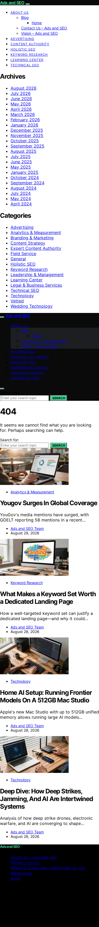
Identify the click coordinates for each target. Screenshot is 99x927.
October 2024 (25, 177)
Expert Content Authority (36, 248)
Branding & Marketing (32, 237)
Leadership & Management (37, 274)
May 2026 (21, 104)
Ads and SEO (12, 2)
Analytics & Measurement (36, 232)
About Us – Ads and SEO (34, 857)
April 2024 (21, 203)
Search (58, 398)
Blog (25, 17)
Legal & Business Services (36, 285)
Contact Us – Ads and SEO (44, 28)
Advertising (22, 39)
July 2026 (21, 93)
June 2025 (21, 161)
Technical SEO (25, 65)
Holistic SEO (23, 49)
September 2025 (27, 146)
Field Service (23, 253)
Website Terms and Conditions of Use (48, 868)
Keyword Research (29, 55)
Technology (22, 295)
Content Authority (30, 44)
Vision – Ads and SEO (39, 33)
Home (37, 23)
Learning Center (27, 60)
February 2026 (25, 119)
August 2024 (23, 188)
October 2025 (25, 140)
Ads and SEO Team (27, 528)
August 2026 (23, 88)
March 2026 (23, 114)
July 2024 (21, 193)
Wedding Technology (32, 306)
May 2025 (21, 167)
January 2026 (24, 125)
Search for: (9, 392)
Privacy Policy (25, 863)
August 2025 (23, 151)
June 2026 (21, 98)
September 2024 (27, 182)
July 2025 (21, 156)
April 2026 (21, 109)
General (18, 258)
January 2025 (24, 172)
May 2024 (21, 198)
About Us (20, 12)
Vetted (17, 300)
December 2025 (27, 130)
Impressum (21, 873)
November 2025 (27, 135)
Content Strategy (28, 243)
